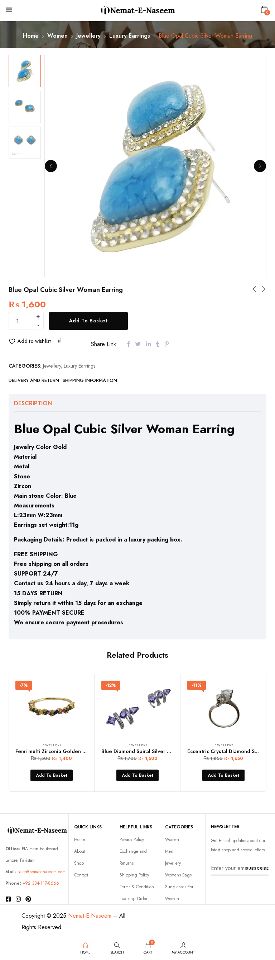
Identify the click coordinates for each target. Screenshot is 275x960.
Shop (79, 863)
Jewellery (88, 36)
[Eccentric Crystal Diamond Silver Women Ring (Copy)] (223, 708)
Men (169, 851)
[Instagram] (18, 899)
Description (33, 403)
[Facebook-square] (8, 899)
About (79, 851)
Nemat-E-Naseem (89, 916)
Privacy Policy (132, 839)
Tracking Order (134, 898)
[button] (264, 10)
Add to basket (88, 320)
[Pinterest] (28, 899)
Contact (81, 875)
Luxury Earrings (129, 36)
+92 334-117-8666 (41, 883)
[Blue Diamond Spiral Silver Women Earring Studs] (137, 708)
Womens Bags (178, 875)
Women (57, 36)
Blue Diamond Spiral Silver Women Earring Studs (160, 751)
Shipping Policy (134, 875)
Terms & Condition (137, 887)
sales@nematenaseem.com (42, 872)
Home (31, 36)
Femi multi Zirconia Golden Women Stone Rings (73, 751)
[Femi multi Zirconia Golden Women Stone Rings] (51, 708)
